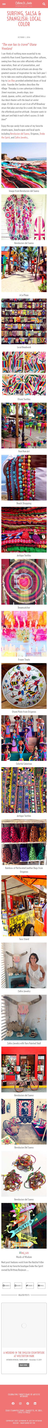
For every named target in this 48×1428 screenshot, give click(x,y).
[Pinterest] (27, 1403)
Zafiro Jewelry (21, 137)
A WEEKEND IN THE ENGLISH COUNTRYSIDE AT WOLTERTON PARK (24, 1354)
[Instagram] (20, 1403)
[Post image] (24, 1326)
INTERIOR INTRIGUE (12, 1360)
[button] (4, 4)
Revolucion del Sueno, (20, 133)
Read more (23, 1365)
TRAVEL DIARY (23, 1360)
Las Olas (11, 80)
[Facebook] (13, 1403)
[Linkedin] (35, 1403)
